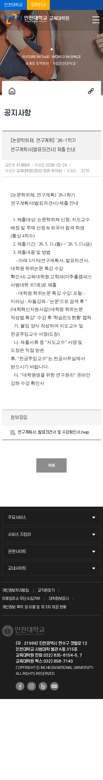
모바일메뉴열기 (96, 20)
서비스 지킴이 (19, 534)
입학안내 (38, 5)
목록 (51, 465)
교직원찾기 (46, 590)
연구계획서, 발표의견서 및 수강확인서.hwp (53, 432)
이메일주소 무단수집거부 (21, 598)
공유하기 (91, 91)
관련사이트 (17, 551)
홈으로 (12, 91)
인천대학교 (13, 5)
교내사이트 (17, 568)
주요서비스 (17, 517)
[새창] (20, 686)
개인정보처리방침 (15, 590)
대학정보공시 (59, 598)
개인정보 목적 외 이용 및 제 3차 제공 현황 (34, 607)
